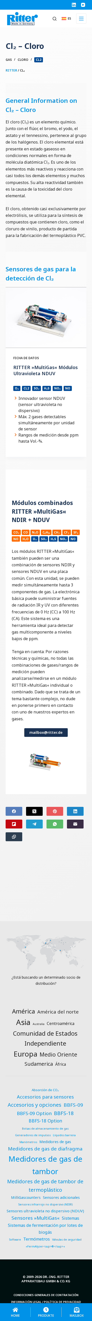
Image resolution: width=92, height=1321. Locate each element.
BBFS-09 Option (34, 1113)
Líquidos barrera (64, 1135)
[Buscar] (54, 19)
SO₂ (36, 388)
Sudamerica (39, 1063)
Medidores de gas (55, 1141)
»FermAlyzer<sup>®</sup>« (45, 1246)
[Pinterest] (55, 811)
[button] (66, 18)
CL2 (38, 60)
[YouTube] (83, 5)
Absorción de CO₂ (45, 1090)
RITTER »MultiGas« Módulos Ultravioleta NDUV (45, 370)
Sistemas (70, 1218)
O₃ (17, 388)
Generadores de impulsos (33, 1135)
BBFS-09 (73, 1105)
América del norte (58, 1011)
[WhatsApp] (55, 824)
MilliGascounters (26, 1197)
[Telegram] (34, 824)
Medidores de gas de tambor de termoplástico (45, 1185)
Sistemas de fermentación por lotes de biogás (45, 1228)
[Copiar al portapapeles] (14, 836)
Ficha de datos (26, 358)
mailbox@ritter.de (46, 732)
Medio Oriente (58, 1054)
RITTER (11, 70)
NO (67, 388)
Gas (9, 60)
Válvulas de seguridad (67, 1239)
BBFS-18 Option (45, 1121)
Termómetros (36, 1239)
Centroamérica (60, 1023)
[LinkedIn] (74, 5)
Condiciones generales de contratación (46, 1295)
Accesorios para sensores (45, 1096)
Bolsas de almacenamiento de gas (45, 1128)
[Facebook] (14, 811)
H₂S (46, 388)
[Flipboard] (14, 824)
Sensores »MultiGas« (36, 1218)
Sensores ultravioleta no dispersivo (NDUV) (45, 1210)
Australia (38, 1024)
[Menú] (81, 18)
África (60, 1064)
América (23, 1011)
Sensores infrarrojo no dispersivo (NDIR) (45, 1204)
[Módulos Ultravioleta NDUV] (46, 317)
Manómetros (28, 1142)
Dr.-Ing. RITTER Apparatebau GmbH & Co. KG (45, 1278)
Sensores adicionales (61, 1197)
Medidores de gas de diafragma (45, 1148)
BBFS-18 (64, 1113)
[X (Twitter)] (34, 811)
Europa (25, 1054)
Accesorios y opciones (34, 1104)
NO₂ (57, 388)
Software (15, 1239)
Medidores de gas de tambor (45, 1165)
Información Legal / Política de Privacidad (46, 1302)
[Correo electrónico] (75, 824)
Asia (23, 1022)
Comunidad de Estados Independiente (45, 1038)
